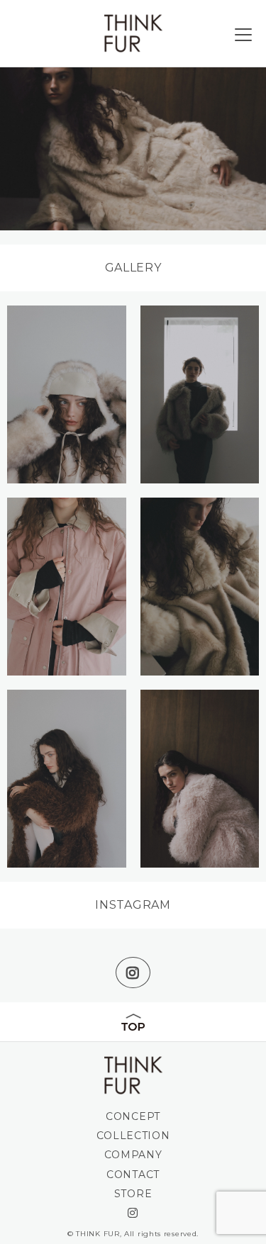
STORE (133, 1193)
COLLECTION (133, 1135)
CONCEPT (133, 1116)
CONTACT (133, 1174)
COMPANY (133, 1154)
